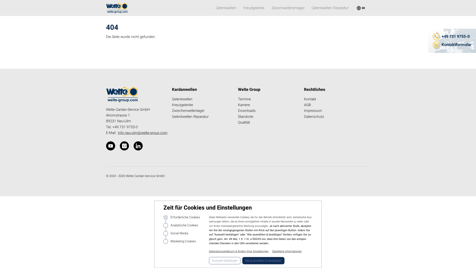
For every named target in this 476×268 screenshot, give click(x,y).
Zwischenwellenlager (188, 110)
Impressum (313, 110)
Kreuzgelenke (182, 105)
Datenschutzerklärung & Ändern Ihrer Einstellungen (238, 251)
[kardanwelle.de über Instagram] (124, 146)
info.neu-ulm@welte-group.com (142, 132)
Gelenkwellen (182, 99)
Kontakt (310, 99)
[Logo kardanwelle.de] (117, 8)
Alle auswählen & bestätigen (263, 260)
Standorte (245, 116)
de (360, 8)
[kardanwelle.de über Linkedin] (138, 146)
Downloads (247, 110)
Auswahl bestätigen (225, 260)
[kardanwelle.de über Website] (110, 146)
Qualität (244, 122)
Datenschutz (314, 116)
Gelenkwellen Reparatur (190, 116)
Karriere (244, 105)
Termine (244, 99)
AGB (307, 105)
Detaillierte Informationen (287, 251)
